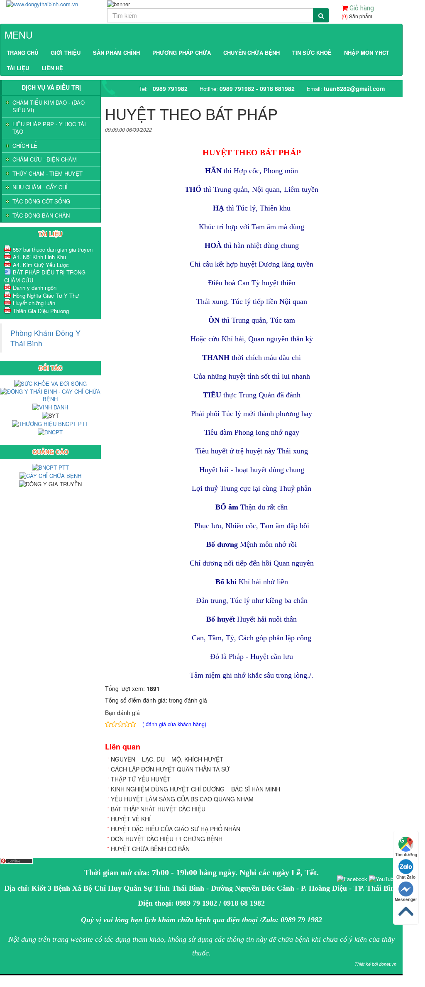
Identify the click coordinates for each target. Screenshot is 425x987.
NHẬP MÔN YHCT (366, 52)
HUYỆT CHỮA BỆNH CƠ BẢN (150, 849)
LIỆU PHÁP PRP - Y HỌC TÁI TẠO (49, 128)
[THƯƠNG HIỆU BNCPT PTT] (50, 423)
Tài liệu (18, 68)
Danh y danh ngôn (34, 287)
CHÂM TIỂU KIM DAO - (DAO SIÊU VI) (48, 106)
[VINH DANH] (50, 407)
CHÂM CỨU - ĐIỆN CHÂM (44, 159)
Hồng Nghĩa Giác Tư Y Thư (46, 295)
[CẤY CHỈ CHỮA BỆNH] (50, 475)
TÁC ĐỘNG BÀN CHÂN (41, 215)
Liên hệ (52, 68)
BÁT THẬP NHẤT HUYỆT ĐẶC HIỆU (158, 809)
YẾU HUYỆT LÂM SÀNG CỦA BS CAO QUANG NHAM (182, 799)
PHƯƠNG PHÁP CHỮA (181, 52)
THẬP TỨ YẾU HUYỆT (141, 779)
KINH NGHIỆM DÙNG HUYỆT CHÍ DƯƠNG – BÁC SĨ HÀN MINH (195, 789)
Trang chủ (22, 52)
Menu (19, 35)
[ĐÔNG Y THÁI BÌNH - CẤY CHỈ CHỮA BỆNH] (50, 395)
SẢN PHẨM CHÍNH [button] (116, 52)
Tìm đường (406, 854)
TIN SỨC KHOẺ (312, 52)
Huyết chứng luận (34, 303)
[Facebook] (352, 878)
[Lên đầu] (1, 979)
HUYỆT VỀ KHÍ (131, 819)
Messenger (406, 899)
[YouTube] (382, 878)
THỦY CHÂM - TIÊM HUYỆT (47, 173)
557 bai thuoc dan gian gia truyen (53, 249)
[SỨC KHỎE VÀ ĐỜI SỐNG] (50, 383)
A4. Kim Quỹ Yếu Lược (41, 265)
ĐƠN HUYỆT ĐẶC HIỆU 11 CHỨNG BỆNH (166, 839)
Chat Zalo (405, 877)
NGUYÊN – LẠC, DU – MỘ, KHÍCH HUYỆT (167, 759)
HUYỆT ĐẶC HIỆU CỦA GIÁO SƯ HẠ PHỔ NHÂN (175, 829)
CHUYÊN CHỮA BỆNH (251, 52)
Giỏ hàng (361, 8)
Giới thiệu (66, 52)
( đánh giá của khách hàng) (174, 724)
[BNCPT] (50, 432)
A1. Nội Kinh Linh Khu (39, 257)
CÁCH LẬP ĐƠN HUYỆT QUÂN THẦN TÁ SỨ (170, 769)
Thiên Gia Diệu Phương (41, 311)
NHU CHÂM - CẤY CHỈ (40, 187)
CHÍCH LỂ (24, 145)
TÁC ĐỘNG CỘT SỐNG (41, 201)
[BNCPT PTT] (50, 467)
